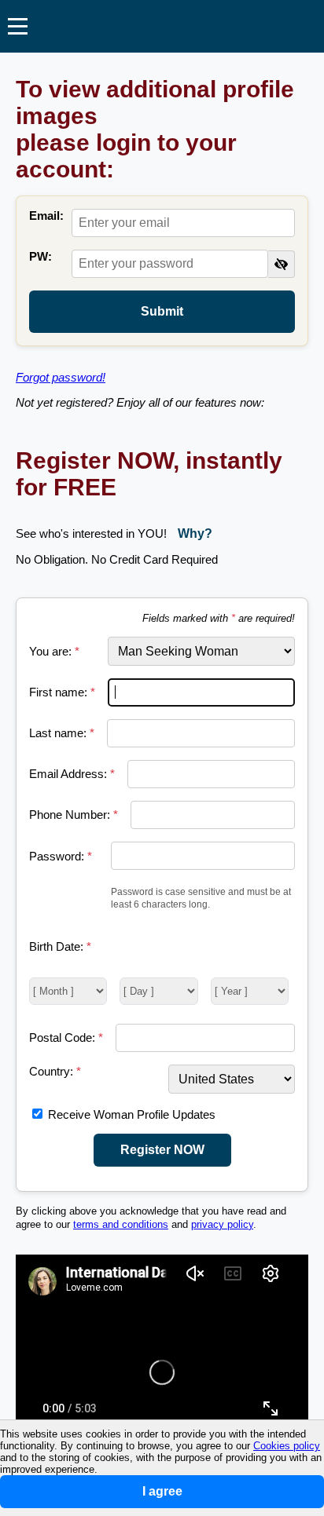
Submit (162, 311)
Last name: (61, 733)
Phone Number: (73, 814)
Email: (46, 215)
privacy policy (222, 1224)
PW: (40, 256)
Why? (195, 533)
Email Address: (72, 773)
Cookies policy (286, 1446)
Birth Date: (60, 946)
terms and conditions (120, 1224)
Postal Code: (66, 1037)
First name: (62, 692)
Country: (55, 1071)
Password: (60, 856)
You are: (54, 651)
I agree (162, 1491)
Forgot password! (60, 377)
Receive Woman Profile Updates (131, 1114)
